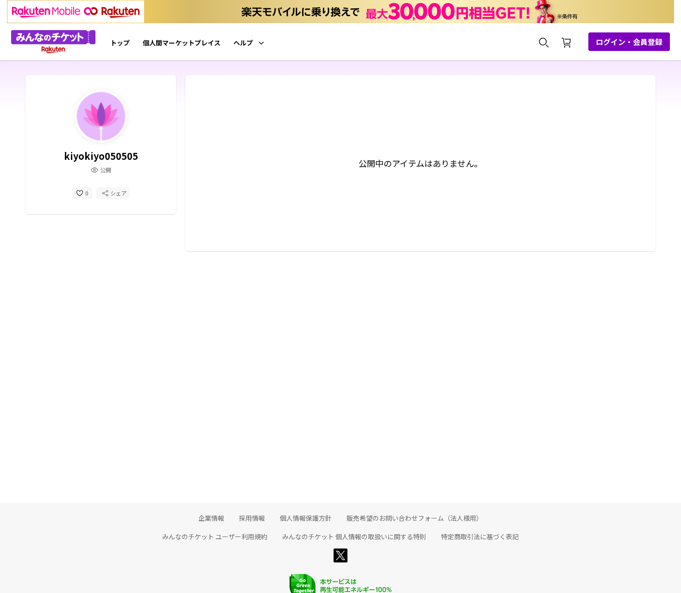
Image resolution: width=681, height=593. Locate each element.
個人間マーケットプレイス (182, 42)
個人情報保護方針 (306, 518)
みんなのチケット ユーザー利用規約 (214, 536)
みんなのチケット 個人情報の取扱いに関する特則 (354, 536)
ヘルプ (243, 42)
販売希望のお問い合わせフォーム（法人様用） (415, 518)
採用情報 (252, 518)
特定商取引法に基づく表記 (480, 536)
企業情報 (211, 518)
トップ (120, 42)
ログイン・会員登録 (629, 41)
